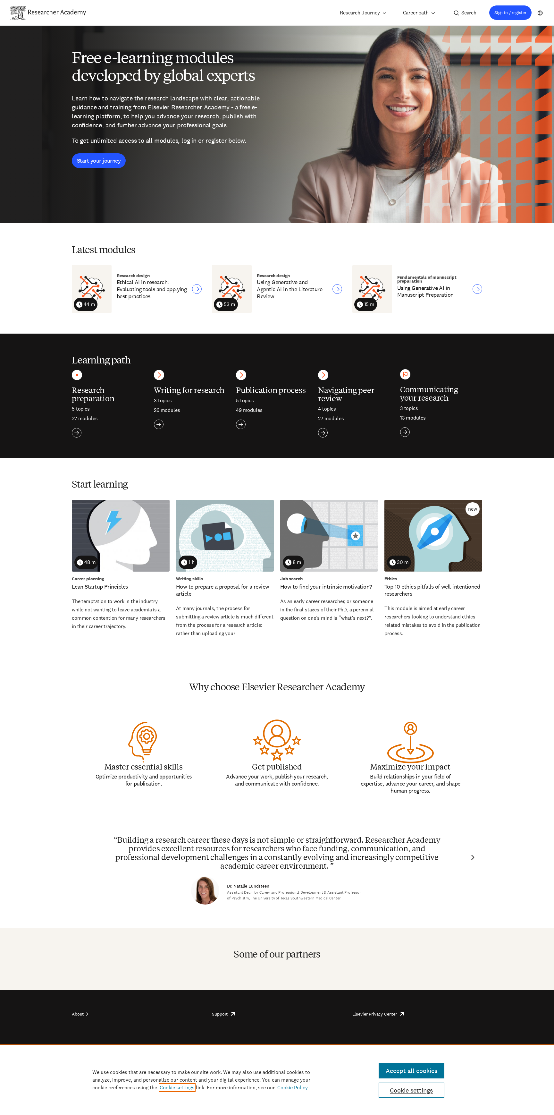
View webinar (197, 289)
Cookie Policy (292, 1087)
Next (472, 857)
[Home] (57, 12)
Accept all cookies (411, 1071)
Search (468, 12)
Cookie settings (177, 1087)
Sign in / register (510, 12)
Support (220, 1014)
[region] (277, 1079)
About (78, 1014)
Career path (416, 12)
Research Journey (360, 12)
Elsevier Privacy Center (374, 1014)
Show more (76, 433)
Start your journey (99, 160)
